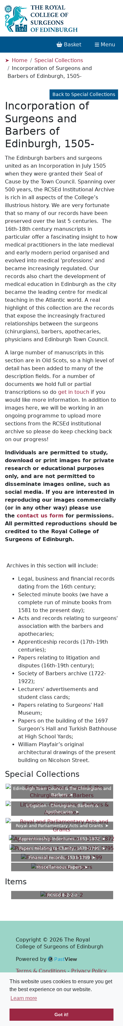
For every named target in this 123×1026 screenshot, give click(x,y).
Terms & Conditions (41, 971)
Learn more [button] (23, 998)
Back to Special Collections (83, 94)
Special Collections (58, 60)
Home (20, 60)
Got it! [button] (61, 1014)
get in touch (73, 392)
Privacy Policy (89, 971)
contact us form (40, 516)
